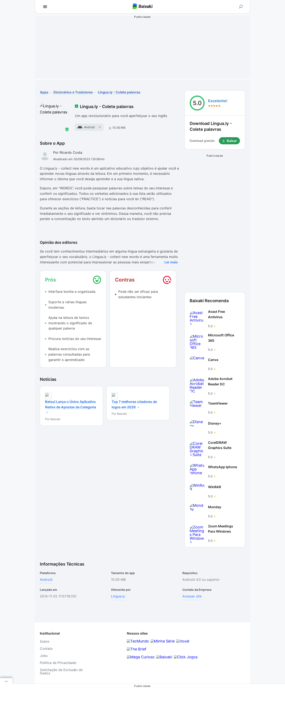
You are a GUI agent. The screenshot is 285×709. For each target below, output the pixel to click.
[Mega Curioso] (141, 657)
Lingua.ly (118, 596)
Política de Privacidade (58, 662)
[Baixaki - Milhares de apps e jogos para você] (142, 7)
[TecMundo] (138, 641)
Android (46, 579)
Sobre (44, 641)
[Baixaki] (164, 657)
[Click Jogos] (186, 657)
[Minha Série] (163, 641)
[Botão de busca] (240, 6)
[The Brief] (136, 649)
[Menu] (45, 7)
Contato (46, 648)
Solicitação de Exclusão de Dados (61, 671)
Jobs (44, 655)
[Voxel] (182, 641)
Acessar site (192, 596)
